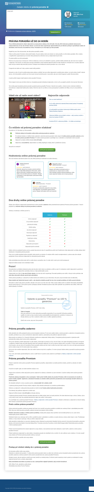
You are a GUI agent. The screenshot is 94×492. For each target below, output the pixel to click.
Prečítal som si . (21, 31)
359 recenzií (81, 26)
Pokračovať (55, 32)
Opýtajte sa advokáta (47, 149)
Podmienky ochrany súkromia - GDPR (26, 31)
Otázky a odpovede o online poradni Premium (46, 399)
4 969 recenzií (68, 26)
